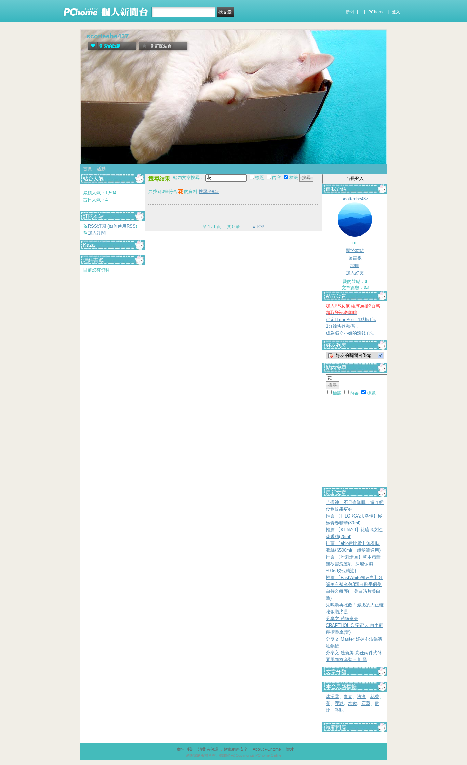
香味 (339, 710)
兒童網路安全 (235, 749)
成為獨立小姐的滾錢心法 (350, 333)
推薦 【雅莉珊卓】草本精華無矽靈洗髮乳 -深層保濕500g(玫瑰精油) (353, 563)
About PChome (267, 749)
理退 (339, 703)
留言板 (355, 257)
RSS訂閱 (97, 226)
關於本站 (355, 250)
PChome (376, 12)
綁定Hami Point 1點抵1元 (351, 319)
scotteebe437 (107, 36)
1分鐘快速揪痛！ (342, 326)
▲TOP (257, 226)
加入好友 (355, 273)
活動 (101, 168)
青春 (348, 696)
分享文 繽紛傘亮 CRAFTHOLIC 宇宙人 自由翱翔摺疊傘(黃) (354, 625)
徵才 (290, 749)
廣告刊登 (185, 749)
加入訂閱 (97, 233)
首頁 (87, 168)
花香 (374, 696)
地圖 (354, 265)
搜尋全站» (209, 191)
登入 (396, 12)
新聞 (350, 12)
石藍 (365, 703)
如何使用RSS (122, 226)
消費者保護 (208, 749)
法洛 (361, 696)
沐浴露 (332, 696)
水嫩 (352, 703)
